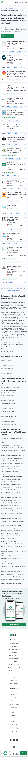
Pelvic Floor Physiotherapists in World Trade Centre (13, 546)
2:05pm (8, 67)
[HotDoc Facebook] (11, 740)
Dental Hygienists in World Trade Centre (10, 484)
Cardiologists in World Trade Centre (9, 471)
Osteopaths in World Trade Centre (9, 538)
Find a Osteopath (14, 664)
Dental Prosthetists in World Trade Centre (11, 487)
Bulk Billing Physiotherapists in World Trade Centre (13, 450)
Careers (14, 718)
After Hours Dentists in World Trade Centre (11, 438)
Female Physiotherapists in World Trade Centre (12, 463)
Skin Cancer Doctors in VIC (6, 8)
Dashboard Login (14, 704)
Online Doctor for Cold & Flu (8, 371)
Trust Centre (14, 731)
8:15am (11, 120)
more (24, 51)
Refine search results (7, 36)
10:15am (16, 175)
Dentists (14, 698)
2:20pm (16, 144)
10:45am (19, 51)
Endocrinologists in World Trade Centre (10, 505)
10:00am (9, 144)
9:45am (12, 51)
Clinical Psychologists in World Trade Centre (11, 476)
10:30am (9, 94)
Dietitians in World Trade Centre (8, 500)
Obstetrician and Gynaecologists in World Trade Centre (14, 528)
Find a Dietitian (14, 661)
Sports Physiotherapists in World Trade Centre (12, 574)
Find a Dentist (14, 646)
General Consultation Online (7, 368)
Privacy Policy (14, 728)
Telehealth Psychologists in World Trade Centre (12, 458)
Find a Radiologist (14, 671)
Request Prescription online (7, 365)
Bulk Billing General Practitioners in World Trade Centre (14, 447)
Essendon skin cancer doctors (8, 398)
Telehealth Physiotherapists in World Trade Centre (12, 455)
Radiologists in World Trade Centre (9, 563)
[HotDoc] (2, 2)
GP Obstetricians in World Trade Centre (10, 516)
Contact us (14, 721)
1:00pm (11, 262)
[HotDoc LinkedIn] (14, 740)
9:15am (11, 79)
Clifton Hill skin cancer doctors (8, 403)
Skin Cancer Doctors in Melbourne (9, 348)
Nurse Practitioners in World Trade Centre (11, 525)
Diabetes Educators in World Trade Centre (11, 497)
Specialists (14, 701)
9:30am (18, 79)
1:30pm (16, 106)
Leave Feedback (14, 683)
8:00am (11, 282)
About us (14, 715)
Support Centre (14, 707)
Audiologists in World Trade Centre (9, 468)
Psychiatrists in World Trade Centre (9, 558)
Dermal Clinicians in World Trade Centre (10, 492)
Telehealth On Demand (6, 360)
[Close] (1, 753)
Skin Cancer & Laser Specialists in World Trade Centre (13, 569)
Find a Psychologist (14, 658)
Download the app (14, 624)
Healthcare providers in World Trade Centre (11, 583)
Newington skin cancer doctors (8, 416)
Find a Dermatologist (14, 667)
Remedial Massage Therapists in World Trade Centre (13, 566)
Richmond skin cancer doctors (8, 408)
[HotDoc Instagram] (16, 740)
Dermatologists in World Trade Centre (10, 495)
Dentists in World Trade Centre (8, 489)
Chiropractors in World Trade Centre (9, 474)
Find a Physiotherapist (14, 649)
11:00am (18, 213)
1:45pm (18, 229)
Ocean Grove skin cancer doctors (9, 392)
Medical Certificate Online (7, 363)
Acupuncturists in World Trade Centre (10, 466)
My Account (14, 677)
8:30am (18, 120)
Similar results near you (14, 290)
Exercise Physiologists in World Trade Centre (11, 508)
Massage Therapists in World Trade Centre (11, 518)
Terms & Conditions (14, 725)
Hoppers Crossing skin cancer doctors (10, 387)
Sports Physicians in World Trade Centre (10, 571)
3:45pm (18, 188)
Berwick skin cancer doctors (7, 421)
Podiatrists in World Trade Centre (9, 555)
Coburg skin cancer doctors (7, 395)
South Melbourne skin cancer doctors (10, 413)
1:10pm (18, 262)
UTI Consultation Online (6, 373)
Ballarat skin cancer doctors (7, 419)
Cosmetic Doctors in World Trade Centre (10, 479)
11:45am (11, 201)
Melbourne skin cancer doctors (8, 424)
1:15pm (8, 106)
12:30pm (11, 229)
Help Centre (14, 680)
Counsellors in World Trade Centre (9, 481)
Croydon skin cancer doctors (8, 411)
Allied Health (14, 694)
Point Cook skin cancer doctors (8, 390)
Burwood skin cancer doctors (8, 406)
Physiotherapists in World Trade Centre (10, 549)
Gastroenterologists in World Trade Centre (11, 510)
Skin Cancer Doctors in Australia (7, 6)
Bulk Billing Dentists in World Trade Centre (11, 445)
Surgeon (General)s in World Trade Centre (11, 576)
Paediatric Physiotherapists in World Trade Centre (12, 543)
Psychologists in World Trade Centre (9, 561)
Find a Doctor (14, 643)
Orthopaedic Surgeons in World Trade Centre (11, 536)
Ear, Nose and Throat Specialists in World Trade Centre (14, 502)
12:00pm (18, 201)
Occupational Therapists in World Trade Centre (12, 530)
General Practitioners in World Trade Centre (11, 513)
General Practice (14, 691)
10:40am (16, 94)
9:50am (16, 133)
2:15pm (16, 67)
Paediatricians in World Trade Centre (9, 541)
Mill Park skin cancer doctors (8, 400)
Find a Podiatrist (14, 652)
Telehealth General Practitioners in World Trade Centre (14, 453)
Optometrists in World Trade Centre (9, 533)
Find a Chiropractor (14, 655)
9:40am (8, 133)
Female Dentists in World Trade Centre (10, 460)
